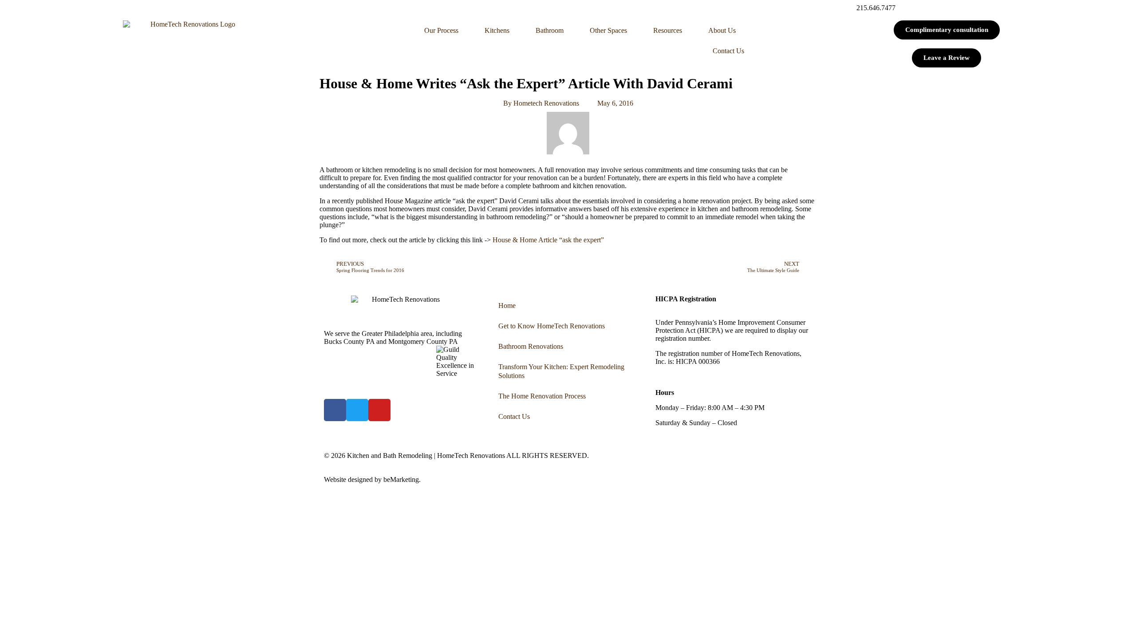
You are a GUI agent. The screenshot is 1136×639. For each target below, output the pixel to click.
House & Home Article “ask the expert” (548, 240)
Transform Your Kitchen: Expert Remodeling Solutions (561, 371)
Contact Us (728, 51)
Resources (667, 30)
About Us (722, 30)
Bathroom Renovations (530, 346)
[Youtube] (379, 410)
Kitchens (497, 30)
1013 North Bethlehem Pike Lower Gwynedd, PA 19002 (398, 349)
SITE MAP (438, 479)
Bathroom (550, 30)
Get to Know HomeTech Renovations (551, 326)
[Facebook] (335, 410)
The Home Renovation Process (542, 396)
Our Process (441, 30)
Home (507, 305)
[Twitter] (357, 410)
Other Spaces (608, 30)
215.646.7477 (875, 8)
